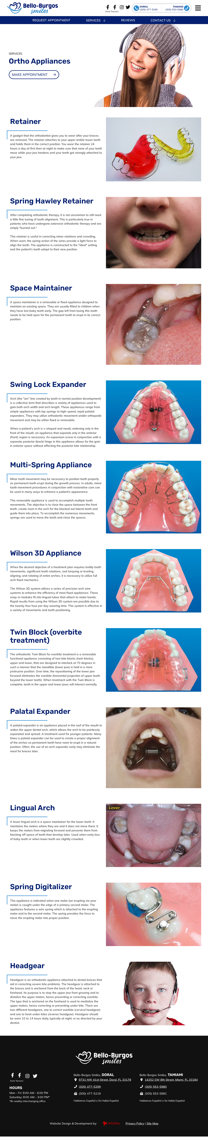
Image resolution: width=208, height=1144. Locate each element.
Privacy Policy (135, 1123)
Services (93, 20)
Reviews (128, 20)
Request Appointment (51, 20)
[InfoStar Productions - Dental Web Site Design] (111, 1123)
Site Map (152, 1123)
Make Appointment (30, 74)
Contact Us (161, 20)
